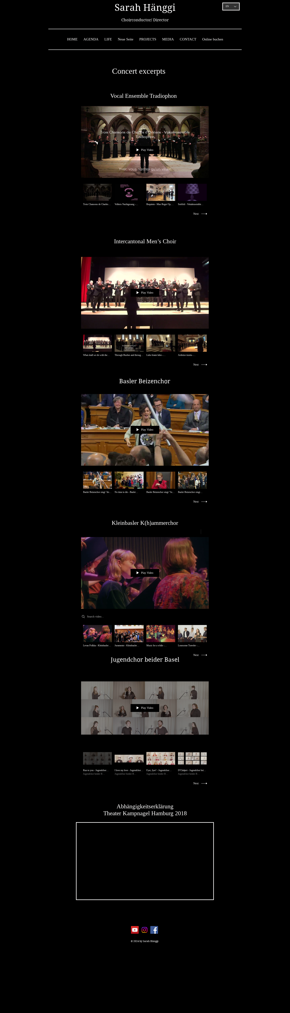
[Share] (195, 531)
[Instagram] (144, 930)
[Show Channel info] (205, 531)
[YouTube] (135, 930)
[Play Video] (97, 195)
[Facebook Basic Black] (135, 937)
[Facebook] (154, 930)
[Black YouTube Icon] (145, 937)
